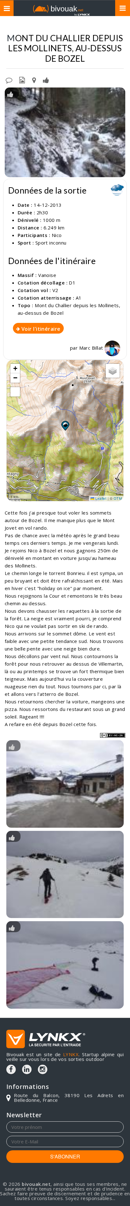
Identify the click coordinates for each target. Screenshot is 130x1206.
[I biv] (10, 93)
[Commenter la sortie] (9, 79)
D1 (72, 282)
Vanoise (47, 275)
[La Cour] (65, 784)
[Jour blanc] (65, 874)
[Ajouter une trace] (34, 79)
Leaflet (100, 498)
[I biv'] (45, 79)
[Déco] (65, 965)
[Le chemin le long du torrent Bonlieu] (65, 132)
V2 (55, 290)
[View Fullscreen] (15, 392)
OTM (118, 498)
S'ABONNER (65, 1156)
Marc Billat (91, 348)
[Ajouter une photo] (22, 79)
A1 (79, 298)
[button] (65, 425)
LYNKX (71, 1054)
